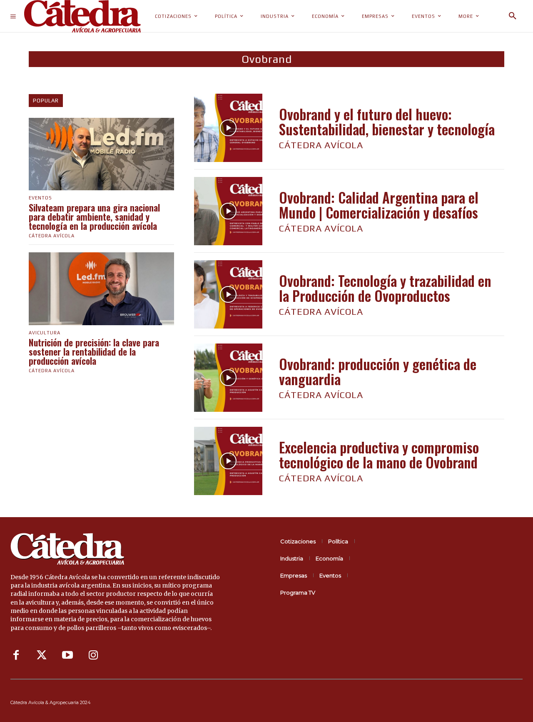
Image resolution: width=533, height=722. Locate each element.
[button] (513, 16)
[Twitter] (41, 655)
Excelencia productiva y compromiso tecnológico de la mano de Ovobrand (379, 455)
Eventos (40, 198)
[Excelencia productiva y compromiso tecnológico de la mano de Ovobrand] (228, 461)
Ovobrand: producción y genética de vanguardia (377, 371)
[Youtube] (67, 655)
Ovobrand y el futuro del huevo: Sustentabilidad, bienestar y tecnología (387, 121)
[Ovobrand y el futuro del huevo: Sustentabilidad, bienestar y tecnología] (228, 128)
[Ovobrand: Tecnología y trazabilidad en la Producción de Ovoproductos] (228, 294)
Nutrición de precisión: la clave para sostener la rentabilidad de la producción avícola (94, 351)
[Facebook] (15, 655)
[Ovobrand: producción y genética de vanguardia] (228, 378)
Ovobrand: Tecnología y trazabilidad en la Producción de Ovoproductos (385, 288)
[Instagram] (93, 655)
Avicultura (44, 333)
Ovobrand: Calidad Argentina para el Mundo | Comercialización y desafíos (378, 205)
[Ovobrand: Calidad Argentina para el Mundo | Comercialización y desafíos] (228, 211)
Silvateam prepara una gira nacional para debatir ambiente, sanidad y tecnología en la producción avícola (94, 216)
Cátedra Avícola (52, 235)
